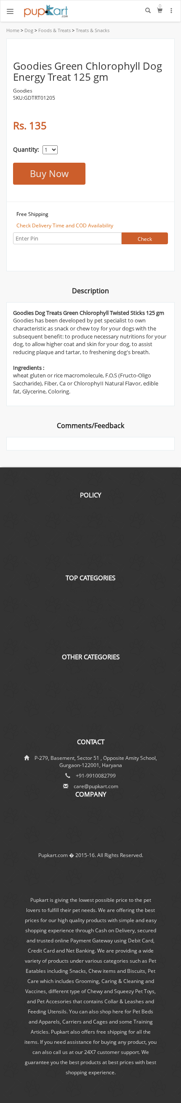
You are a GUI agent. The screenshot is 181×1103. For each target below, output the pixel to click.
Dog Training (90, 669)
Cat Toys (91, 706)
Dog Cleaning (90, 678)
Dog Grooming (90, 618)
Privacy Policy (90, 563)
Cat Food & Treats (90, 646)
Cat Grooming (90, 716)
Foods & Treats (54, 30)
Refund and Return (90, 535)
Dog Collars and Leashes (90, 609)
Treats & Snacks (92, 30)
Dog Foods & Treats (90, 590)
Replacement (90, 526)
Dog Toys (90, 627)
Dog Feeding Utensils (90, 599)
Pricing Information (90, 545)
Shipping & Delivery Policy (90, 507)
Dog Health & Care (91, 687)
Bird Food (91, 725)
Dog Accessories (90, 637)
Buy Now (49, 173)
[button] (171, 10)
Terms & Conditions (90, 554)
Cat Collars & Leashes (90, 697)
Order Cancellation (91, 516)
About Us (90, 807)
